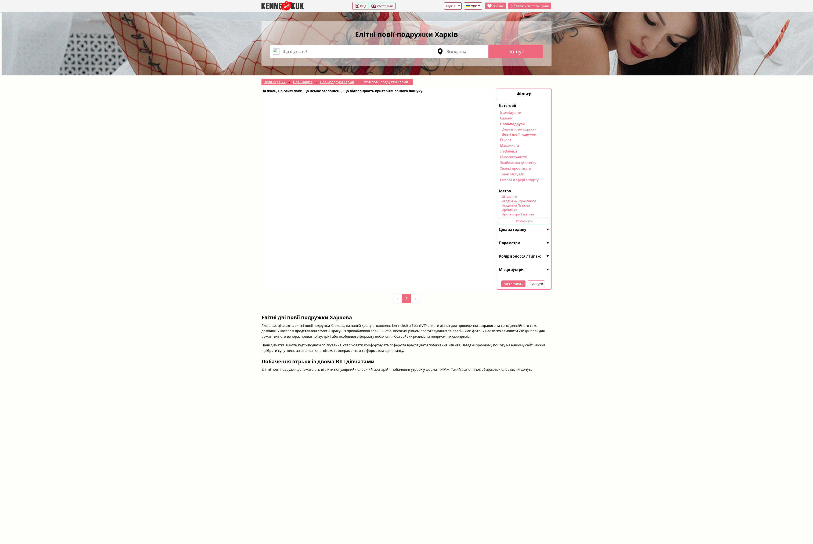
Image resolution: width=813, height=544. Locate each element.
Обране (498, 6)
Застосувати (513, 284)
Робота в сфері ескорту (519, 180)
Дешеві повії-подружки (519, 129)
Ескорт (505, 139)
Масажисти (509, 145)
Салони (506, 118)
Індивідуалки (510, 112)
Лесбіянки (508, 151)
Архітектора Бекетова (518, 214)
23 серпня (509, 196)
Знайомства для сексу (518, 162)
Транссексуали (512, 174)
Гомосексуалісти (513, 157)
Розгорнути (524, 221)
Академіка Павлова (516, 205)
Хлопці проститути (515, 168)
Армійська (509, 210)
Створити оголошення (532, 6)
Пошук (515, 51)
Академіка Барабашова (519, 201)
